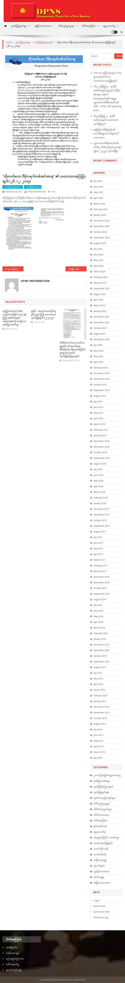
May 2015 (98, 678)
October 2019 (100, 384)
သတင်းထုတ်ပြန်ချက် (103, 843)
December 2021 (101, 316)
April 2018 (98, 486)
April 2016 (98, 622)
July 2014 (97, 729)
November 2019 (101, 378)
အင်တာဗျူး (98, 877)
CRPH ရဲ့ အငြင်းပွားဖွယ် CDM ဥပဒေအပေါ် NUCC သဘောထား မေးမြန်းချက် (107, 76)
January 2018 (99, 503)
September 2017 (101, 525)
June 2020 (98, 350)
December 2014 (101, 706)
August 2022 (99, 294)
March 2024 (99, 271)
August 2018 (99, 463)
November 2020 (101, 339)
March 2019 (99, 424)
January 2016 (99, 639)
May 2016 (98, 616)
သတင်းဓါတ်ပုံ (99, 854)
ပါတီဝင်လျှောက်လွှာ (102, 809)
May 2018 (98, 480)
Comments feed (101, 911)
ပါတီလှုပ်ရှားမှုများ (66, 26)
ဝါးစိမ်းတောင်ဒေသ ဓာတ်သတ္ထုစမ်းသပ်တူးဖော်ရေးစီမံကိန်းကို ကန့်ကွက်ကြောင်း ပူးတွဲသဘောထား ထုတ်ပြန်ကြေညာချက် (73, 349)
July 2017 (97, 537)
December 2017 (101, 508)
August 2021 (99, 333)
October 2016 (100, 588)
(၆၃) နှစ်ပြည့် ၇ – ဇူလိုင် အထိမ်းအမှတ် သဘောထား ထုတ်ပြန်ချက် (105, 119)
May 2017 (98, 548)
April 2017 (98, 554)
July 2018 (97, 469)
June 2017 (98, 542)
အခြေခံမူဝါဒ (12, 947)
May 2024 (98, 260)
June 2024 (98, 254)
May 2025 (98, 192)
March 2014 (99, 752)
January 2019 (99, 435)
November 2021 (101, 322)
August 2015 (99, 667)
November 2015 (101, 650)
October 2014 (100, 718)
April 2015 (98, 684)
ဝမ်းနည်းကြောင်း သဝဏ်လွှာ (106, 837)
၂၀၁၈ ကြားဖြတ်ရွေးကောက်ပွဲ (107, 775)
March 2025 (99, 203)
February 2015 (100, 695)
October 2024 (100, 231)
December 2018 (101, 441)
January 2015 (99, 701)
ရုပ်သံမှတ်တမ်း (100, 826)
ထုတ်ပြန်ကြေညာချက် (12, 187)
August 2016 (99, 599)
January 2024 (99, 282)
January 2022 (99, 311)
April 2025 (98, 198)
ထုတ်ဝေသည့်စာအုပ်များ (104, 797)
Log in (96, 900)
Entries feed (99, 906)
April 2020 (98, 361)
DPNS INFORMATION (37, 192)
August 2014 (99, 723)
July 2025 (97, 181)
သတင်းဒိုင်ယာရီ (100, 848)
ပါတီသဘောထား (101, 814)
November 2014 (101, 712)
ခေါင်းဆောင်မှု (12, 964)
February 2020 (100, 367)
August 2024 (99, 243)
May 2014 (98, 740)
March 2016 (99, 627)
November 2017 (101, 514)
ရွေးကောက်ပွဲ (109, 26)
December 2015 (101, 644)
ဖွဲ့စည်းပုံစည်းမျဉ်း (14, 969)
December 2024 (101, 220)
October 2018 (100, 452)
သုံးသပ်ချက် (99, 865)
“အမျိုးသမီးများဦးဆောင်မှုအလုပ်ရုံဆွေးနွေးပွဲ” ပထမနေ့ (77, 269)
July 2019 (97, 401)
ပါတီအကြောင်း (89, 26)
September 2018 (101, 458)
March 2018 (99, 492)
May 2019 (98, 412)
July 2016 (97, 605)
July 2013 (97, 757)
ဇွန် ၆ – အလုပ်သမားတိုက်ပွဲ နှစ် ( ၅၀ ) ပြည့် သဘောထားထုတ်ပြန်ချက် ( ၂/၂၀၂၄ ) (43, 314)
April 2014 (98, 746)
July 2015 (97, 672)
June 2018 (98, 475)
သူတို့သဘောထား (101, 871)
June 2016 (98, 610)
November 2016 (101, 582)
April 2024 (98, 265)
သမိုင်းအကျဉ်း (100, 860)
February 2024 (100, 277)
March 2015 (99, 689)
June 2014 (98, 735)
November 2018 (101, 446)
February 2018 (100, 497)
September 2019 (101, 390)
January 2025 (99, 214)
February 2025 (100, 209)
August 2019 (99, 395)
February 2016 (100, 633)
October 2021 (100, 328)
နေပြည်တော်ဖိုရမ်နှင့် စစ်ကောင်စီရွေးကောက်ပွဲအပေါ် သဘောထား (106, 133)
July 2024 (97, 248)
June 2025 (98, 186)
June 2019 (98, 407)
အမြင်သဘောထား (42, 26)
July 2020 (97, 345)
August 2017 (99, 531)
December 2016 (101, 576)
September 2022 (101, 288)
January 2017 (99, 571)
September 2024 (101, 237)
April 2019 (98, 418)
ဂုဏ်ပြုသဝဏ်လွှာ (101, 780)
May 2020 (98, 356)
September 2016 (101, 593)
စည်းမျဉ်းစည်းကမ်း (15, 958)
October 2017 (100, 520)
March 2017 (99, 559)
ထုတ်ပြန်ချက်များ (19, 26)
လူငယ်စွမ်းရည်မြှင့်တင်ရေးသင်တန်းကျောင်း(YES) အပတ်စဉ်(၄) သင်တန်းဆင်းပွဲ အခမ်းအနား (15, 269)
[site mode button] (114, 32)
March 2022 (99, 305)
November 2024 (101, 226)
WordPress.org (100, 917)
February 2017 (100, 565)
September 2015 (101, 661)
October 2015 (100, 655)
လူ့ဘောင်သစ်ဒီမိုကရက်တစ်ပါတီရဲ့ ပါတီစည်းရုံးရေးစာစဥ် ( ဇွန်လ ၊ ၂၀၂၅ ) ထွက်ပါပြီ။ (107, 147)
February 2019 (100, 429)
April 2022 (98, 299)
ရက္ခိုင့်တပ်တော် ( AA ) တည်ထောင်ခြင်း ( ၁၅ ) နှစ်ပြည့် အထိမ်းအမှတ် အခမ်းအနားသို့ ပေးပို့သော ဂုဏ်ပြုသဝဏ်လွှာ (14, 318)
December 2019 (101, 373)
